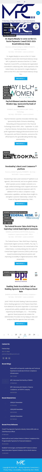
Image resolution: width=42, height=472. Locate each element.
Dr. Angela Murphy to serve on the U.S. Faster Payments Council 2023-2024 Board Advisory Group (21, 41)
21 (20, 334)
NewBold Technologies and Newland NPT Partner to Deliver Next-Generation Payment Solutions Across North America (19, 449)
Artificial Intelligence (17, 47)
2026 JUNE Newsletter (16, 409)
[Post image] (5, 369)
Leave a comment (28, 52)
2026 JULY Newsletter (16, 402)
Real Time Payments (20, 49)
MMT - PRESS (29, 109)
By (11, 52)
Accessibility (17, 470)
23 (29, 334)
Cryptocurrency (20, 234)
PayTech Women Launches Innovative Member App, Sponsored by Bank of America (21, 104)
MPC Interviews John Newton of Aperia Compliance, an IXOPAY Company (21, 388)
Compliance (11, 234)
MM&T (26, 47)
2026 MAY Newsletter (16, 416)
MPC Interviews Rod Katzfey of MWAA (21, 380)
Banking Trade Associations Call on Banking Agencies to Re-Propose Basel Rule (21, 289)
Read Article (20, 78)
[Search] (24, 2)
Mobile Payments (16, 172)
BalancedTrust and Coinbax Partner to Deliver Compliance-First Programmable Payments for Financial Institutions (20, 440)
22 (25, 334)
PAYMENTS (31, 47)
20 (16, 334)
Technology (20, 112)
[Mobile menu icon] (38, 13)
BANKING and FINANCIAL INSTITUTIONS (17, 232)
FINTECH (22, 109)
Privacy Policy (7, 470)
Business (8, 47)
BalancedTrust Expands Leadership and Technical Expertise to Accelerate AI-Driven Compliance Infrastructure (25, 370)
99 (19, 337)
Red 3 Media (35, 470)
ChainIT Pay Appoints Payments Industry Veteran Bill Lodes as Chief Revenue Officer (20, 430)
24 (34, 334)
